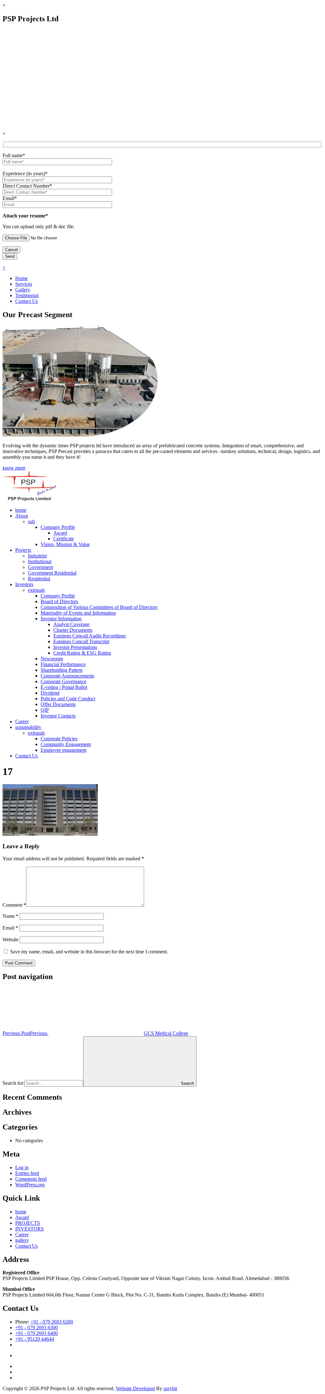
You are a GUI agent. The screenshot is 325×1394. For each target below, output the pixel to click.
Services (23, 284)
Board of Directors (59, 601)
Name (10, 916)
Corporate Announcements (67, 675)
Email (10, 927)
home (20, 510)
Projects (23, 550)
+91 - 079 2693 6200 (51, 1321)
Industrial (37, 555)
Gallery (22, 289)
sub (31, 521)
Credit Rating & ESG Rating (82, 653)
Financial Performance (63, 664)
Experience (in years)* (25, 173)
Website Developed (135, 1388)
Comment (14, 905)
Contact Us (26, 301)
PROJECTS (27, 1223)
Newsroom (52, 658)
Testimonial (26, 295)
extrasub (36, 590)
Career (22, 721)
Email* (10, 198)
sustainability (28, 727)
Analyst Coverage (71, 624)
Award (60, 533)
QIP (45, 710)
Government (40, 567)
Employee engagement (63, 750)
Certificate (63, 538)
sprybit (170, 1388)
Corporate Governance (63, 681)
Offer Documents (58, 704)
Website (10, 939)
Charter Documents (72, 630)
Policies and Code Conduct (68, 698)
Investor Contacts (58, 715)
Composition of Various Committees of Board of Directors (99, 607)
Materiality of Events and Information (78, 613)
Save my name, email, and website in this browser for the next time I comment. (89, 951)
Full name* (14, 155)
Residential (39, 578)
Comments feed (31, 1179)
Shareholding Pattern (62, 670)
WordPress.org (30, 1184)
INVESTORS (29, 1228)
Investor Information (61, 618)
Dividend (50, 693)
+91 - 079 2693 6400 (36, 1333)
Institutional (39, 561)
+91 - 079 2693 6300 (36, 1327)
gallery (22, 1240)
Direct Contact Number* (27, 186)
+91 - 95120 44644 (34, 1339)
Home (21, 278)
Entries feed (27, 1173)
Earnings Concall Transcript (81, 641)
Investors (24, 584)
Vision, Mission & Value (65, 544)
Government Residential (52, 573)
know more (14, 467)
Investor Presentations (75, 647)
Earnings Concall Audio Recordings (89, 635)
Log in (22, 1167)
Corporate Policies (59, 738)
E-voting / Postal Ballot (64, 687)
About (21, 515)
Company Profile (58, 527)
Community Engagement (66, 744)
